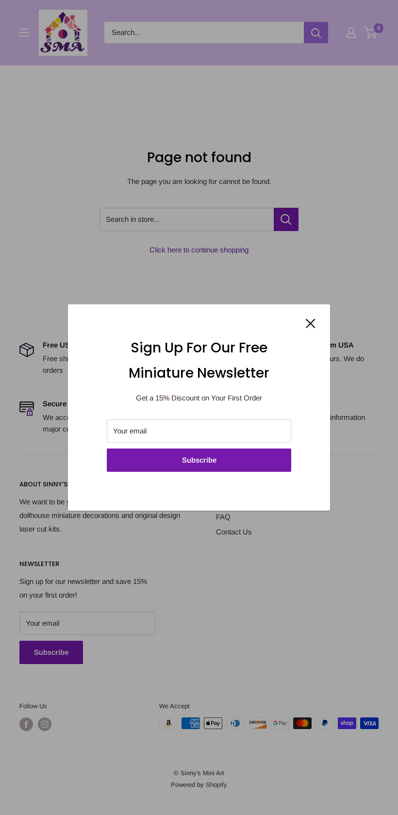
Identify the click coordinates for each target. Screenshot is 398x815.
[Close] (310, 323)
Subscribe (199, 460)
